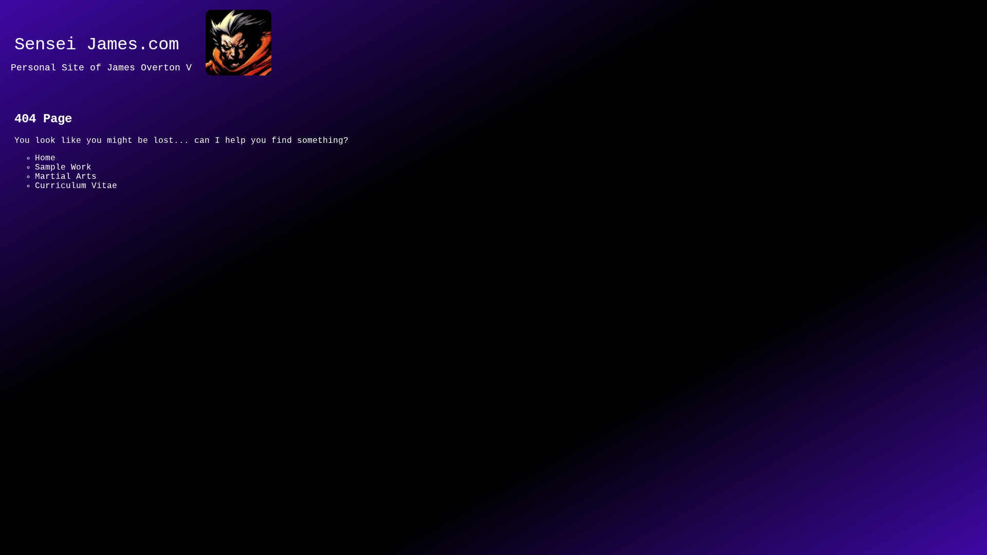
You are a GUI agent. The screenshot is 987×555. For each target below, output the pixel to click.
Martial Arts (66, 176)
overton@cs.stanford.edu (248, 275)
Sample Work (63, 167)
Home (45, 158)
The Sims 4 (60, 195)
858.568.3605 (45, 275)
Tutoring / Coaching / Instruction (120, 204)
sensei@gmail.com (133, 275)
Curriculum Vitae (76, 186)
